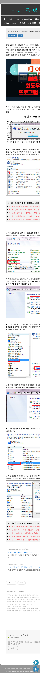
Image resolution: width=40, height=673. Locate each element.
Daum (22, 671)
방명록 (24, 668)
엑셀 (10, 19)
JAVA (14, 23)
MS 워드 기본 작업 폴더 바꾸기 (15, 606)
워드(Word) (12, 35)
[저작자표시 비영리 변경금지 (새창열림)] (28, 583)
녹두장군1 (8, 671)
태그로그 (13, 668)
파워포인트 (27, 19)
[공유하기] (12, 582)
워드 (37, 19)
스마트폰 (32, 23)
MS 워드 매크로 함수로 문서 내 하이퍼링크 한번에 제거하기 (23, 608)
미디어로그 (19, 668)
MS (24, 209)
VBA (17, 19)
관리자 (28, 668)
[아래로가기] (35, 669)
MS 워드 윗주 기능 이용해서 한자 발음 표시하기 (20, 602)
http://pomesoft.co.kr (14, 564)
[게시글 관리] (14, 582)
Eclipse (6, 23)
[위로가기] (35, 662)
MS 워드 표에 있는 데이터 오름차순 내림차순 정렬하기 (22, 595)
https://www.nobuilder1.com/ (16, 549)
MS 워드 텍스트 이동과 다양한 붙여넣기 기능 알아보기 (22, 597)
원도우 (22, 23)
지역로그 (7, 668)
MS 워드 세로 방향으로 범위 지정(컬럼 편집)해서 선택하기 (23, 599)
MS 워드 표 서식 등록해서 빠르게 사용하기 (18, 604)
